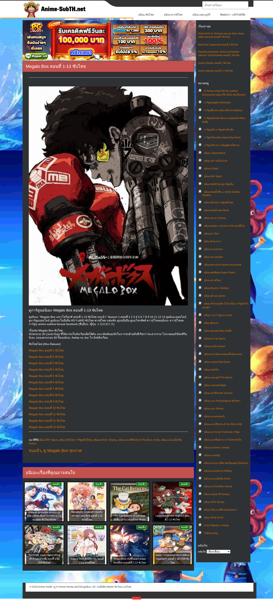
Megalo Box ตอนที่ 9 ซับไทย (46, 401)
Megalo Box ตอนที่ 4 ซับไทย (46, 369)
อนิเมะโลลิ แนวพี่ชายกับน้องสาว (220, 509)
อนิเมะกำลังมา (211, 168)
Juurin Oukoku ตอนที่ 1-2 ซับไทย (215, 70)
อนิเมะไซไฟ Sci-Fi (213, 517)
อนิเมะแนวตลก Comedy (216, 447)
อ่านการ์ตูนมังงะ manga (216, 525)
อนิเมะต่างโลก (211, 233)
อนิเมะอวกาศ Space (214, 338)
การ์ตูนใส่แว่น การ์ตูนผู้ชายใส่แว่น (221, 145)
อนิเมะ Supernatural (214, 153)
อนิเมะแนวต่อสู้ (212, 455)
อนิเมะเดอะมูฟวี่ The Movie (218, 377)
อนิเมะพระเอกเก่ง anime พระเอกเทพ (222, 264)
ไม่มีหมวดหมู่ (211, 533)
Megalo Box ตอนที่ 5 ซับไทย (46, 376)
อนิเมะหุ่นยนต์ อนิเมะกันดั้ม (218, 330)
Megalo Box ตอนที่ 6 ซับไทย (46, 382)
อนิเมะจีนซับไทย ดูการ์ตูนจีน (218, 184)
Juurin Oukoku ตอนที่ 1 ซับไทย (214, 63)
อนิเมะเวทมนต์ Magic (215, 385)
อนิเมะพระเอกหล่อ (213, 257)
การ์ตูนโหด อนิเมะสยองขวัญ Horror (222, 137)
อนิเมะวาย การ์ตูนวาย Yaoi (218, 315)
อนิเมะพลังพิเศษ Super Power (219, 272)
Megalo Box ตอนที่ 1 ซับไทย (46, 350)
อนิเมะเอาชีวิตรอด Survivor (218, 393)
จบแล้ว (35, 450)
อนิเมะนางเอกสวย (213, 249)
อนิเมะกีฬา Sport (212, 176)
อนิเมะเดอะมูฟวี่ (201, 14)
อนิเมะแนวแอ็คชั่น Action (217, 478)
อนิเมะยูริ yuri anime (214, 296)
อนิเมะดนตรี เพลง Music (216, 210)
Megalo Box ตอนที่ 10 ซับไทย (47, 407)
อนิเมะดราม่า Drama (215, 218)
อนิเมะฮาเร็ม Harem (214, 346)
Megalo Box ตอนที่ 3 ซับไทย (46, 363)
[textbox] (225, 5)
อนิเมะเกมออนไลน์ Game (217, 362)
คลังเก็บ (202, 551)
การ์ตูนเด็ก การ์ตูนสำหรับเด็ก (219, 129)
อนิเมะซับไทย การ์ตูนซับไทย (218, 202)
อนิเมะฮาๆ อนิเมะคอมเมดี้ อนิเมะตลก (223, 354)
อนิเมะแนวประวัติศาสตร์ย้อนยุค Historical (226, 463)
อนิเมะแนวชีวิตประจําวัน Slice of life (223, 424)
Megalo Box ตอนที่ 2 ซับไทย (46, 356)
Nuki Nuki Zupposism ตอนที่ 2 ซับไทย (218, 44)
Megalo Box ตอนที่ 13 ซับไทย (47, 427)
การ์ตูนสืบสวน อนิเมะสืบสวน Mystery (223, 110)
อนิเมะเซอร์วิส (211, 369)
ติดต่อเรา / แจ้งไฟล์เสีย (232, 14)
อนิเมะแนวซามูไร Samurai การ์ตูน (222, 432)
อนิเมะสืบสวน (211, 323)
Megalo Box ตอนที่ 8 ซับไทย (46, 395)
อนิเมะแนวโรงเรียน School (218, 486)
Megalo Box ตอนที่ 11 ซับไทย (47, 414)
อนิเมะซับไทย (146, 14)
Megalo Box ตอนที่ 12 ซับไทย (47, 420)
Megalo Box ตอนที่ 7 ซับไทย (46, 388)
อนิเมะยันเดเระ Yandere (216, 288)
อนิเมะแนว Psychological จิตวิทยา (222, 400)
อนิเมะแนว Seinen (214, 408)
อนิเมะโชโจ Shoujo (214, 502)
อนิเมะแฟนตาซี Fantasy (216, 494)
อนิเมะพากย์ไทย (173, 14)
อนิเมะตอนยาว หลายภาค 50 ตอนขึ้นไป (224, 225)
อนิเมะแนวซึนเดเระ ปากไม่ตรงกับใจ (222, 439)
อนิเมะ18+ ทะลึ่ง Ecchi (215, 160)
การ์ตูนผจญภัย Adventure (217, 102)
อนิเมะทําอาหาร (212, 241)
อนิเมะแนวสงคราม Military (218, 471)
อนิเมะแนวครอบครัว (214, 416)
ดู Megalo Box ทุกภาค (62, 450)
